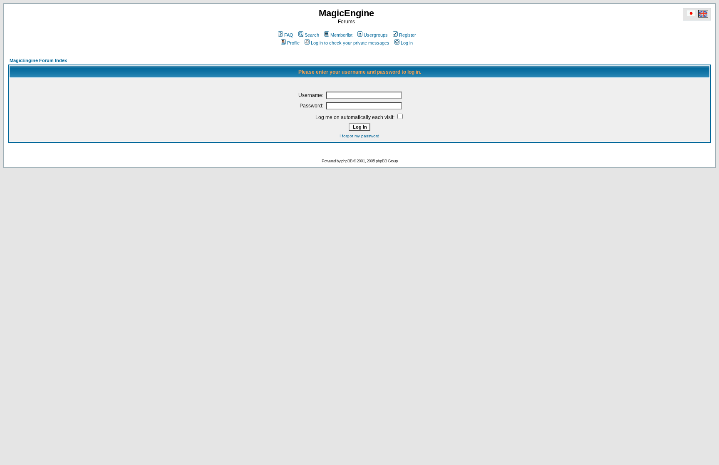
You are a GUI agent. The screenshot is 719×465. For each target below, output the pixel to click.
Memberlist (341, 34)
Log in (407, 42)
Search (312, 34)
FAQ (288, 34)
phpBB (346, 161)
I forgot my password (359, 136)
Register (407, 34)
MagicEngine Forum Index (38, 60)
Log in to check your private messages (350, 42)
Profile (293, 42)
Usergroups (376, 34)
